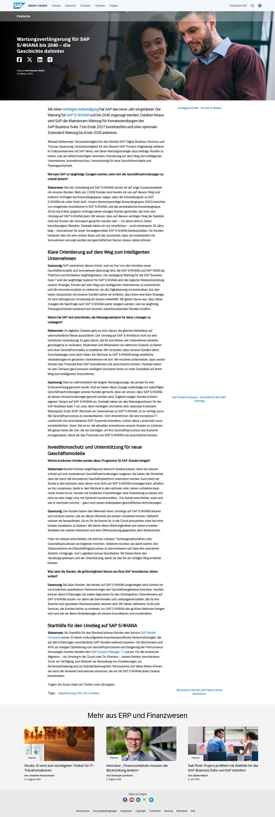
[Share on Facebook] (19, 60)
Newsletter (181, 811)
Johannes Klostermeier (41, 775)
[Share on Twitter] (29, 60)
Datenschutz (83, 811)
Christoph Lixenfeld (121, 775)
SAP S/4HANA (77, 115)
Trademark (155, 811)
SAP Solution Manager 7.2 (108, 651)
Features (23, 16)
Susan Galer (37, 70)
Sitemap (168, 811)
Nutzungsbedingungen (105, 811)
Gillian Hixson (200, 775)
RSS (193, 811)
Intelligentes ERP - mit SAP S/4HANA (199, 108)
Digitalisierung (67, 693)
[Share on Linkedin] (39, 60)
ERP (79, 693)
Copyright (141, 811)
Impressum (126, 811)
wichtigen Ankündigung (80, 109)
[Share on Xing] (50, 60)
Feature (21, 70)
